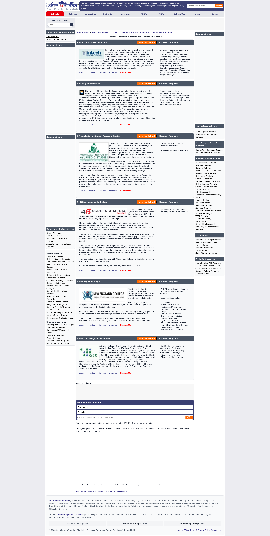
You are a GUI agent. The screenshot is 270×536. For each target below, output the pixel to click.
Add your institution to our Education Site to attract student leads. (102, 491)
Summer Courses (203, 208)
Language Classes (54, 256)
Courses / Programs (108, 72)
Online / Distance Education (58, 259)
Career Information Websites (208, 268)
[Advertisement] (127, 24)
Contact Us (125, 72)
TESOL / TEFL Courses (56, 310)
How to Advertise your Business (209, 150)
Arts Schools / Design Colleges (60, 262)
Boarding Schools (203, 165)
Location (91, 72)
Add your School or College (207, 152)
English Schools (202, 189)
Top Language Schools (205, 131)
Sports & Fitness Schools (57, 302)
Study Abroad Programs (57, 304)
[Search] (71, 24)
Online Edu (108, 14)
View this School (147, 42)
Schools (55, 14)
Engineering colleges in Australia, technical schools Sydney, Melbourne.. (142, 32)
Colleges (72, 14)
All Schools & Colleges (56, 236)
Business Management (205, 173)
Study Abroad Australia (205, 205)
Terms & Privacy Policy (200, 530)
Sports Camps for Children (58, 343)
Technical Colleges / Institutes (59, 312)
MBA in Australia (202, 203)
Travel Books (201, 250)
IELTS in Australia (203, 192)
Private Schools (53, 338)
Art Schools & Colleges (205, 163)
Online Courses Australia (206, 184)
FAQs (186, 530)
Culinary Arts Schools (55, 283)
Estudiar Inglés (202, 200)
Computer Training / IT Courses (60, 280)
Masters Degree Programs (58, 315)
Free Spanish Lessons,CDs (207, 266)
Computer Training (203, 179)
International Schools (55, 327)
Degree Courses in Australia (207, 181)
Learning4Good (202, 274)
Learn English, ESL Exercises (208, 263)
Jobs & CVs (179, 14)
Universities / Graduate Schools (60, 318)
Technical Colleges (99, 32)
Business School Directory (207, 271)
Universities (90, 14)
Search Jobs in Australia (206, 242)
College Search (83, 32)
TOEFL (144, 14)
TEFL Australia (201, 216)
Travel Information (203, 245)
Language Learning (55, 335)
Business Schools (203, 168)
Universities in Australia (205, 224)
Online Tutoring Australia (206, 187)
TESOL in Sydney (203, 219)
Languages (126, 14)
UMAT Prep (200, 221)
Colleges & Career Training (58, 275)
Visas (197, 14)
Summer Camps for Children (208, 211)
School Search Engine (56, 39)
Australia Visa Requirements (208, 239)
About (82, 72)
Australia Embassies (204, 247)
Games (215, 14)
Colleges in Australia (204, 176)
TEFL (161, 14)
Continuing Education (55, 278)
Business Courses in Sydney (208, 171)
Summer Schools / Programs (59, 307)
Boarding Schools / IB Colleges (60, 324)
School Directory (53, 233)
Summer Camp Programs (57, 340)
